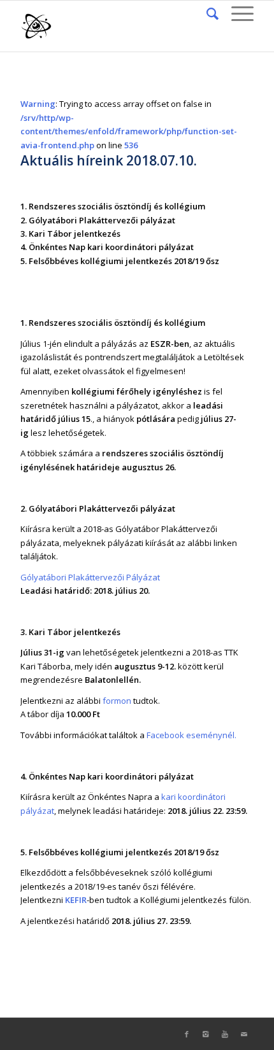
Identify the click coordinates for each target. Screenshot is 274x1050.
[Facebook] (186, 1034)
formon (117, 700)
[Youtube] (224, 1034)
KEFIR (76, 900)
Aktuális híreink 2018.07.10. (108, 160)
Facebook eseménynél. (191, 735)
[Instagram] (205, 1034)
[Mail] (244, 1034)
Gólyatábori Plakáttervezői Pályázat (90, 577)
